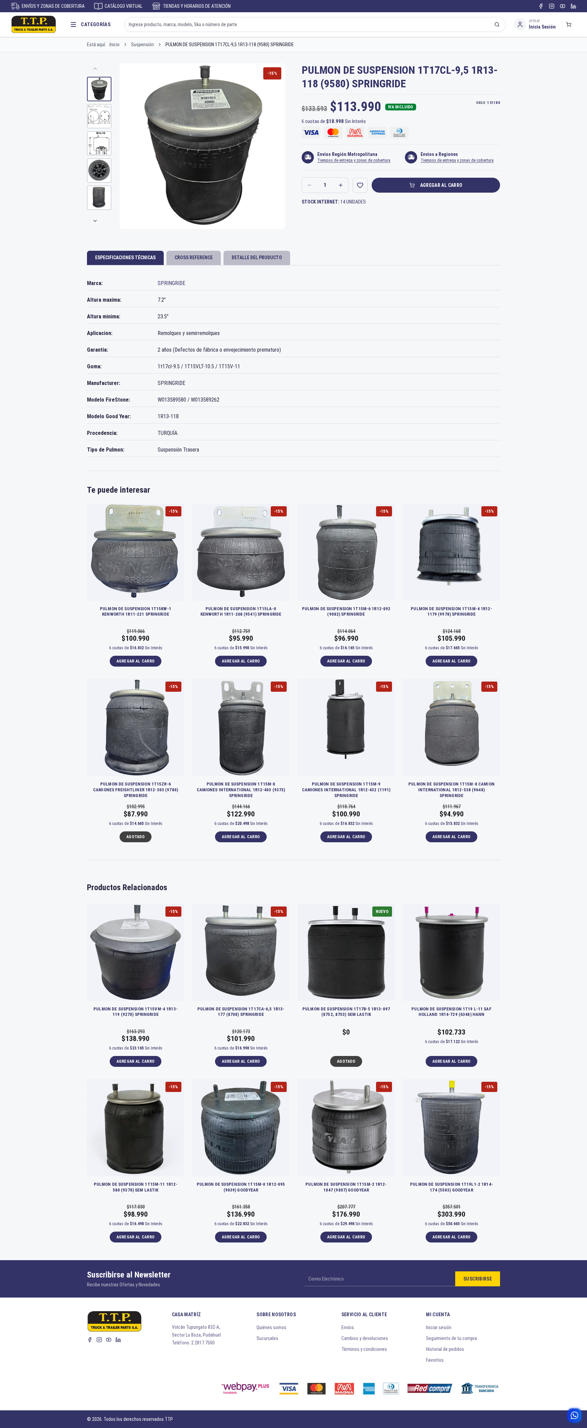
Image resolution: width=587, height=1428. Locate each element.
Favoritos (435, 1360)
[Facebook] (541, 6)
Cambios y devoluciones (364, 1338)
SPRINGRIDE (171, 283)
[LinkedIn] (573, 6)
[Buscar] (497, 24)
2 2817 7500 (203, 1342)
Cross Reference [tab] (194, 257)
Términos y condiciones (364, 1349)
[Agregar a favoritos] (360, 185)
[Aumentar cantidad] (340, 185)
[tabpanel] (293, 367)
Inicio (114, 44)
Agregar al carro (441, 185)
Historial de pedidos (445, 1349)
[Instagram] (551, 6)
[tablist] (293, 258)
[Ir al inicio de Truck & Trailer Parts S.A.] (33, 24)
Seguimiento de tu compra (451, 1338)
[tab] (125, 258)
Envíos (347, 1327)
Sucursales (267, 1338)
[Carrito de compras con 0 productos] (568, 24)
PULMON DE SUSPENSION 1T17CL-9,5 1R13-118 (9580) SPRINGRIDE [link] (229, 44)
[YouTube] (562, 6)
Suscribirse (477, 1279)
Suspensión (142, 44)
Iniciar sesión (438, 1327)
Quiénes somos (271, 1327)
